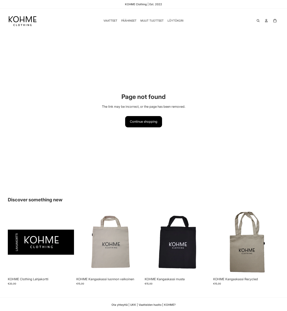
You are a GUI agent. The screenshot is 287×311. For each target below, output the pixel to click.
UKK (133, 304)
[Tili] (266, 20)
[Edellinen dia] (82, 242)
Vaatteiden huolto (150, 304)
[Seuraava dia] (136, 242)
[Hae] (258, 20)
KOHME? (170, 304)
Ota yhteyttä (119, 304)
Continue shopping (143, 121)
